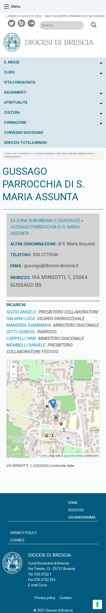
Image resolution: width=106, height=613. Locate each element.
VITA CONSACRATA (19, 82)
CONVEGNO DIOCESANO (23, 133)
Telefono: (21, 254)
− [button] (13, 374)
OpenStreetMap (73, 455)
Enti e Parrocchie (22, 153)
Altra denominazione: (33, 244)
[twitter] (12, 22)
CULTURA (12, 112)
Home (8, 153)
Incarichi (15, 304)
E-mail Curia (37, 585)
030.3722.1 (43, 574)
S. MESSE (11, 62)
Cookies (17, 540)
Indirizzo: (20, 277)
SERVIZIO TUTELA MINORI (25, 143)
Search (93, 24)
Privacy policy (23, 533)
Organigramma (82, 517)
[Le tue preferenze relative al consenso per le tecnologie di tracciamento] (97, 604)
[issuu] (22, 22)
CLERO (9, 72)
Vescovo (76, 510)
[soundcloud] (31, 22)
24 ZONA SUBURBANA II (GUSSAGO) (50, 153)
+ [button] (13, 366)
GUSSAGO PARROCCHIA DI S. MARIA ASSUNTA (40, 362)
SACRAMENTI (15, 92)
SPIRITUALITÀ (15, 102)
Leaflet (43, 455)
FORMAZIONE (15, 123)
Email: (16, 265)
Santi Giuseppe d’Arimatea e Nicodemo (74, 16)
